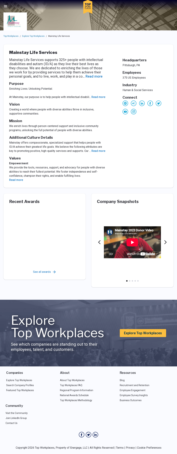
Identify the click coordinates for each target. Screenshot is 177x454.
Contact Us (11, 423)
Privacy (130, 447)
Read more (94, 76)
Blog (122, 380)
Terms (120, 447)
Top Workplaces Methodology (76, 400)
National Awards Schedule (74, 395)
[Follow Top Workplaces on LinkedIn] (95, 434)
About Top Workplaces (72, 380)
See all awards (42, 271)
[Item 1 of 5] (127, 281)
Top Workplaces (10, 36)
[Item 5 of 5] (138, 281)
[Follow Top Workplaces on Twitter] (88, 434)
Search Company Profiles (20, 385)
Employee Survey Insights (134, 395)
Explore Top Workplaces (33, 36)
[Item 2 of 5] (129, 281)
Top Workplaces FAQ (71, 385)
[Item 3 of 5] (132, 281)
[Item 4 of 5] (135, 281)
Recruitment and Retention (134, 385)
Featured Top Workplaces (20, 390)
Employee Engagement (132, 390)
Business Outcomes (131, 400)
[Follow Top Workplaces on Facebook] (81, 434)
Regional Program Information (76, 390)
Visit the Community (17, 413)
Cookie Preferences (149, 447)
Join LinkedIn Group (16, 418)
